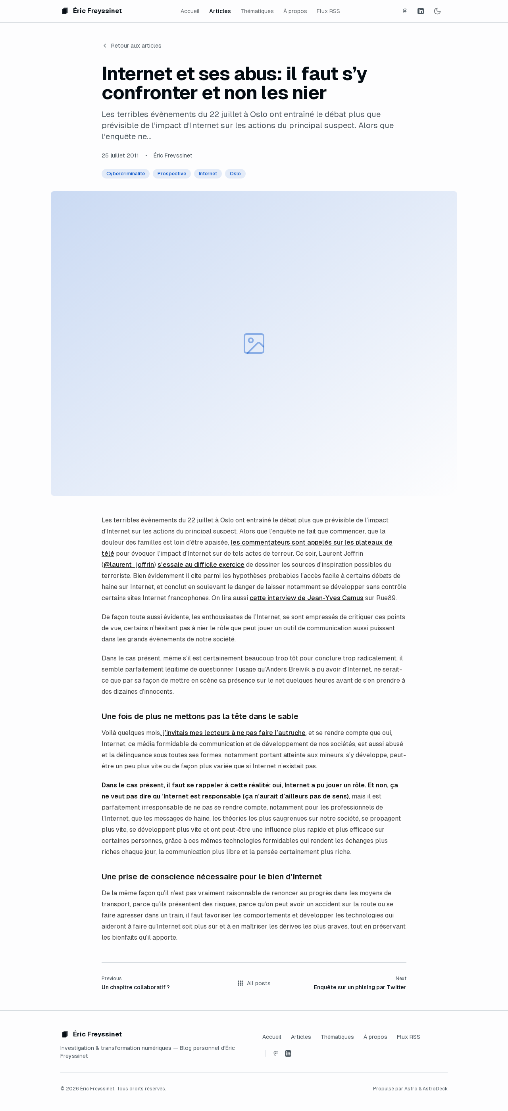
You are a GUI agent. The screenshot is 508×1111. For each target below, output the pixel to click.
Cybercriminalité (125, 174)
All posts (259, 983)
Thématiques (257, 11)
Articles (220, 11)
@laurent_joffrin (129, 564)
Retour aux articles (136, 45)
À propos (295, 11)
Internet (208, 174)
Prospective (172, 174)
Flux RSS (328, 11)
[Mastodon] (404, 11)
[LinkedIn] (420, 11)
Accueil (190, 11)
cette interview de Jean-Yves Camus (307, 598)
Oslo (235, 174)
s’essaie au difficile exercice (201, 564)
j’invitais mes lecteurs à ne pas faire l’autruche (233, 733)
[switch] (437, 11)
